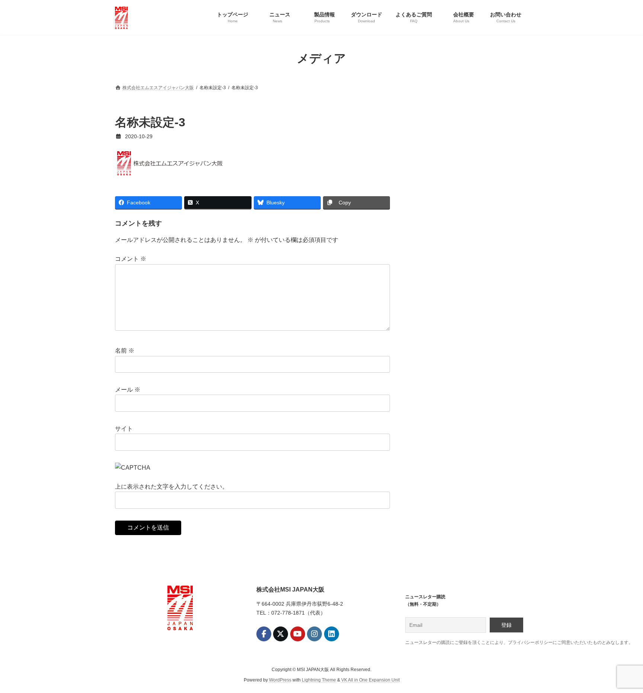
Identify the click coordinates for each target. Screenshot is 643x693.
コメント (130, 259)
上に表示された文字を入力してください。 (171, 486)
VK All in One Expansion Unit (370, 680)
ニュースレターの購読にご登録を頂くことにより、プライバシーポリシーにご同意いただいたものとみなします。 (519, 642)
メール (127, 389)
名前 (124, 351)
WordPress (280, 680)
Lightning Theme (319, 680)
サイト (124, 428)
